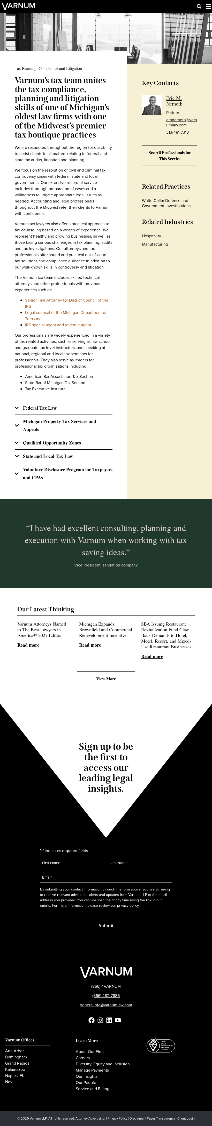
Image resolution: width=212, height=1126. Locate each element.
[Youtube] (118, 1020)
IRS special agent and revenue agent (58, 325)
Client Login (186, 1118)
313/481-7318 (177, 132)
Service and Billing (92, 1089)
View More (106, 679)
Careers (83, 1058)
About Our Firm (90, 1052)
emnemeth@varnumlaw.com (181, 122)
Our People (86, 1083)
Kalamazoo (15, 1069)
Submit (106, 925)
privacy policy (128, 905)
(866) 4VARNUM (106, 986)
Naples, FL (14, 1076)
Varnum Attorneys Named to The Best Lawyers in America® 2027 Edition (41, 634)
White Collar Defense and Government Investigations (166, 203)
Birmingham (16, 1057)
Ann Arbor (14, 1051)
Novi (9, 1082)
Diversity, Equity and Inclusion (103, 1064)
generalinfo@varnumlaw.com (106, 1005)
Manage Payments (92, 1070)
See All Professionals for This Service (170, 155)
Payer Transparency (161, 1118)
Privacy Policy (117, 1118)
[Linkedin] (109, 1020)
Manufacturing (155, 244)
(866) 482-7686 (106, 996)
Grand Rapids (17, 1063)
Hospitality (151, 236)
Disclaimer (137, 1118)
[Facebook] (91, 1020)
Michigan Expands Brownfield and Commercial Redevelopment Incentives (105, 634)
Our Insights (86, 1076)
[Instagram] (100, 1020)
